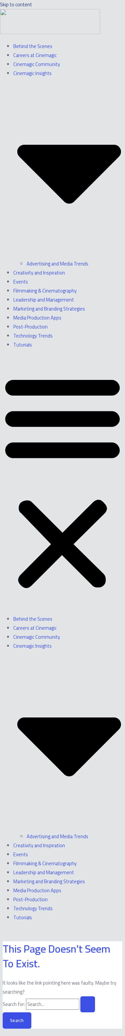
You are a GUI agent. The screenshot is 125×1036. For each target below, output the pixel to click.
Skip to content (16, 4)
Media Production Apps (37, 317)
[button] (62, 481)
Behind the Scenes (32, 46)
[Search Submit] (87, 1004)
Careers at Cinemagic (35, 55)
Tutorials (22, 344)
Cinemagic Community (36, 64)
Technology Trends (33, 335)
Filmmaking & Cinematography (45, 290)
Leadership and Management (43, 299)
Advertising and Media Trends (57, 263)
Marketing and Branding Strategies (49, 308)
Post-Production (30, 326)
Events (20, 281)
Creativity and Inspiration (39, 272)
